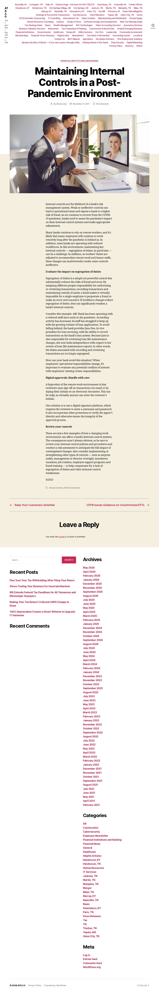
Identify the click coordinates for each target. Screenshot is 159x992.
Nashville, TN (60, 11)
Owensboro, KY (77, 11)
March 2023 (90, 712)
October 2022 (91, 728)
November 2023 (92, 680)
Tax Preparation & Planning (73, 28)
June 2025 (89, 603)
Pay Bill (102, 11)
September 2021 (92, 780)
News (48, 25)
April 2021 (89, 800)
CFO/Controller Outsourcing (32, 18)
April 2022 (89, 752)
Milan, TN (138, 8)
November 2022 (92, 724)
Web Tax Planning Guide (131, 22)
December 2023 (92, 676)
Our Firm (99, 32)
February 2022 (91, 760)
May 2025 (89, 607)
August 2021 (90, 784)
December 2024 (92, 628)
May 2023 (89, 704)
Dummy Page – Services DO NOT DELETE (75, 4)
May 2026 (89, 567)
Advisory (129, 46)
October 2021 (91, 776)
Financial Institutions (25, 32)
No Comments (102, 104)
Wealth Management (63, 25)
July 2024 (89, 648)
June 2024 (89, 652)
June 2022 (89, 744)
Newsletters (78, 35)
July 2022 (89, 740)
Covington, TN (36, 4)
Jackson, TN (97, 8)
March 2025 (90, 615)
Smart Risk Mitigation (132, 11)
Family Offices (135, 4)
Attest (139, 46)
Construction (90, 827)
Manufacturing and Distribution (112, 18)
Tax (85, 920)
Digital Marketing (134, 42)
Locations (137, 35)
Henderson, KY (22, 8)
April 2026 (89, 571)
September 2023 (93, 688)
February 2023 (91, 716)
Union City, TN (127, 15)
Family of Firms (74, 22)
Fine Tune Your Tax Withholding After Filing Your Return (42, 580)
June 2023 (89, 700)
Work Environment (72, 488)
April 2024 (89, 660)
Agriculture (88, 39)
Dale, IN (49, 4)
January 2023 (91, 720)
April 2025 (89, 611)
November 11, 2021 (81, 104)
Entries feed (90, 959)
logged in (62, 536)
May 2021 (88, 796)
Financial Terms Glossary (42, 35)
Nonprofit (70, 32)
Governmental (44, 32)
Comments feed (92, 963)
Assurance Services (133, 25)
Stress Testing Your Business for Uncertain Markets (40, 586)
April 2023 (89, 708)
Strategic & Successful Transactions (53, 15)
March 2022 (90, 756)
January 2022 (91, 764)
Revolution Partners (105, 39)
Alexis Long (61, 104)
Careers (60, 22)
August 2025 (90, 595)
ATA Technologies (84, 25)
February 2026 (91, 575)
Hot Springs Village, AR (60, 8)
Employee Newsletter (95, 835)
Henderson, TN (39, 8)
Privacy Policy (115, 46)
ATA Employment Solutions (129, 39)
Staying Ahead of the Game (95, 42)
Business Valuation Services (32, 28)
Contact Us (59, 39)
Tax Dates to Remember (98, 35)
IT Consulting (54, 18)
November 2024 (92, 632)
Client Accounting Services (108, 25)
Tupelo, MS (112, 15)
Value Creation (88, 18)
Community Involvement (131, 32)
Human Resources (93, 867)
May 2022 (89, 748)
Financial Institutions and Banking (79, 61)
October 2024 (91, 636)
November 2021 (92, 772)
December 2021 (92, 768)
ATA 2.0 (6, 12)
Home (139, 15)
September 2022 (93, 732)
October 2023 (91, 684)
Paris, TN (91, 11)
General (87, 847)
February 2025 (91, 620)
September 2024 (93, 640)
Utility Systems (85, 32)
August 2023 (90, 692)
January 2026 (91, 579)
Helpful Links (63, 35)
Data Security (117, 42)
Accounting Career (121, 35)
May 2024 (89, 656)
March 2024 (90, 664)
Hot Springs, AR (81, 8)
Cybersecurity (91, 831)
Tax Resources (80, 15)
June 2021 (89, 792)
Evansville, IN (120, 4)
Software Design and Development (100, 22)
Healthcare (58, 32)
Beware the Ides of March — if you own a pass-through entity (51, 42)
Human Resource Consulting (40, 22)
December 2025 (92, 583)
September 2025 (93, 591)
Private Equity (136, 18)
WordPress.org (92, 967)
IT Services (89, 871)
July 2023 (89, 696)
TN (84, 924)
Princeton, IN (114, 11)
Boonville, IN (20, 4)
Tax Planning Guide (33, 25)
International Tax (71, 18)
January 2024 (91, 672)
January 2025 (91, 623)
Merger (87, 888)
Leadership (111, 32)
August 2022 (90, 736)
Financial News (91, 843)
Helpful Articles (92, 855)
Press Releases (92, 916)
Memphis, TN (124, 8)
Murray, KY (47, 11)
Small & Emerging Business (129, 28)
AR (84, 823)
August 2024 (90, 644)
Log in (86, 955)
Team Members (97, 15)
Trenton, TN (90, 928)
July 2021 (88, 788)
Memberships (21, 35)
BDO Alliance (74, 39)
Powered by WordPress (55, 985)
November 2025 (92, 587)
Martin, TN (111, 8)
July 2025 (89, 599)
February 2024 (91, 668)
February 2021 (91, 804)
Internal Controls (56, 488)
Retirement (53, 28)
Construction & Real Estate (101, 28)
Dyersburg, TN (104, 4)
